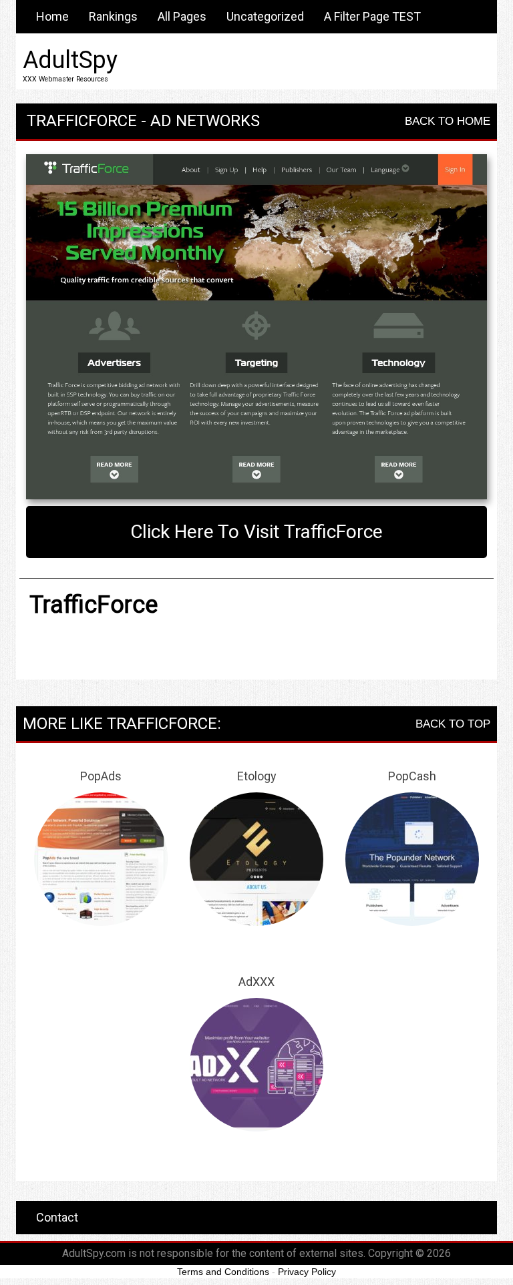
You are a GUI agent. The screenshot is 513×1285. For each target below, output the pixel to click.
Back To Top (452, 724)
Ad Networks (205, 120)
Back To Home (447, 121)
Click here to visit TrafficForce (256, 532)
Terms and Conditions (223, 1271)
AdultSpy (70, 60)
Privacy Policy (307, 1271)
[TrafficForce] (256, 327)
